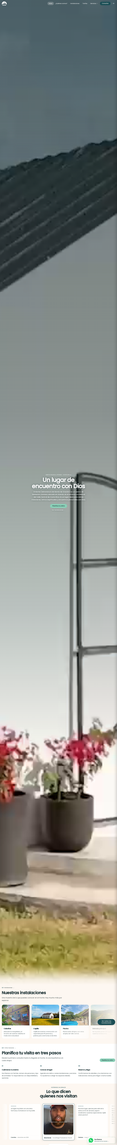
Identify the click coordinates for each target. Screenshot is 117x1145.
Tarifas (85, 3)
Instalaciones (74, 3)
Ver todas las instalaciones (106, 1022)
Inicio (50, 3)
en (113, 3)
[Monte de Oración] (4, 3)
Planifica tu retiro (58, 506)
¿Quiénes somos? (61, 3)
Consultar (105, 3)
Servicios (93, 3)
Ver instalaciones (58, 510)
